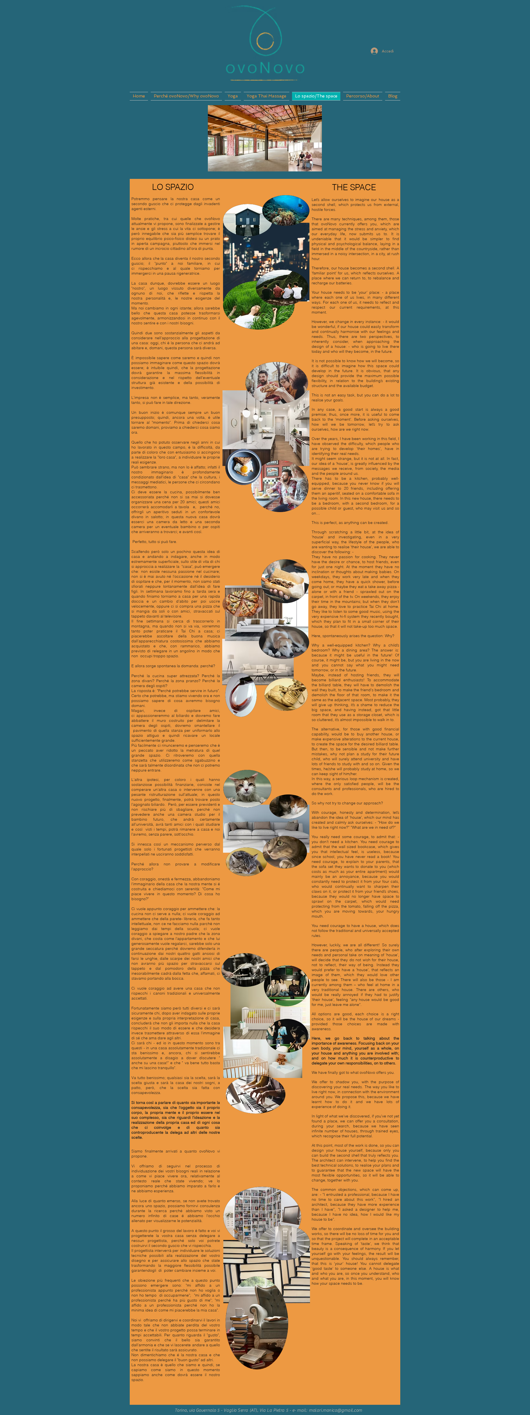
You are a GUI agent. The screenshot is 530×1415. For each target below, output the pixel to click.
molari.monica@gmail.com (335, 1410)
